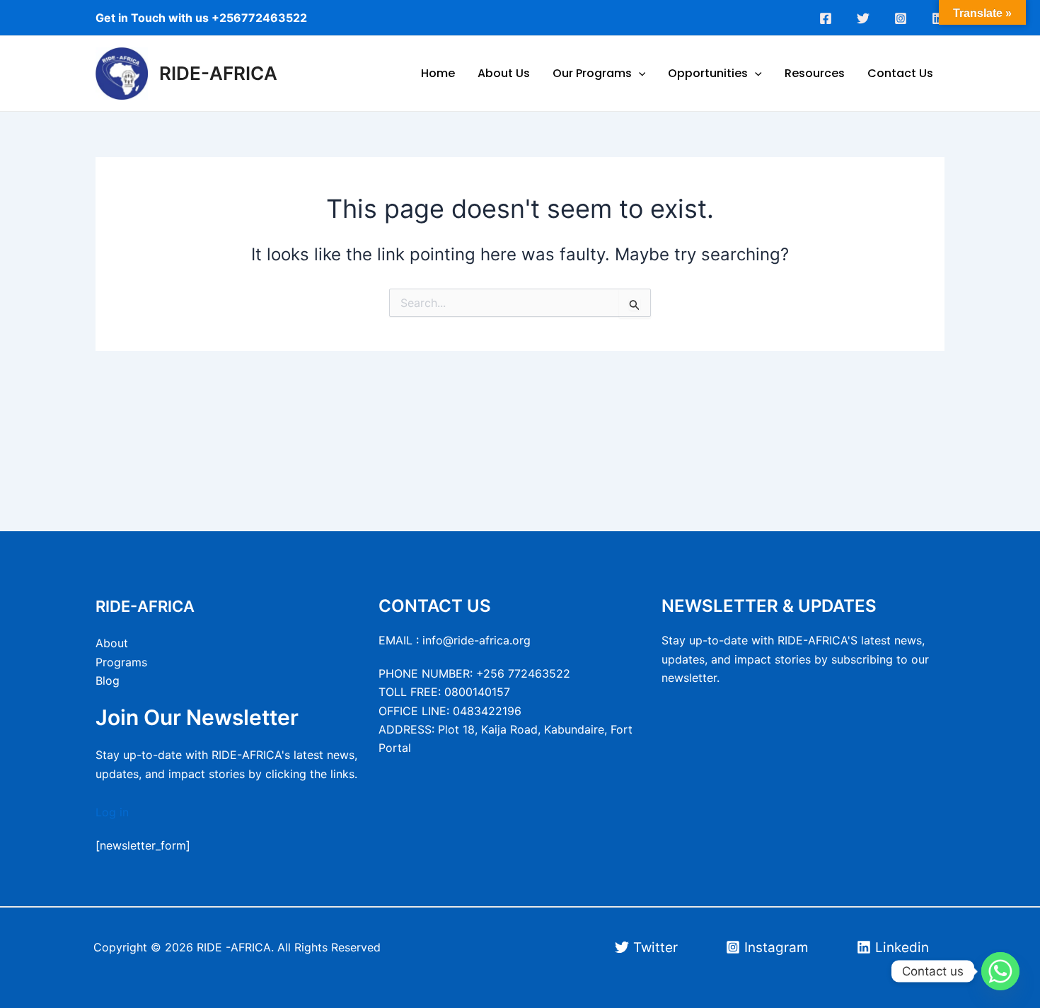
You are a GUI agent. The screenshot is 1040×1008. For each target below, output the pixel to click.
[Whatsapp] (1000, 971)
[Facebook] (825, 18)
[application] (639, 73)
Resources (815, 73)
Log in (112, 812)
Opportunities (708, 73)
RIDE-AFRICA (218, 73)
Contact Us (900, 73)
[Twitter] (863, 18)
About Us (504, 73)
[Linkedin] (938, 18)
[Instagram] (900, 18)
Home (438, 73)
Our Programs (592, 73)
